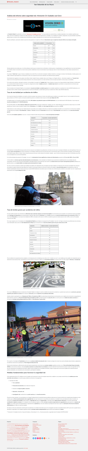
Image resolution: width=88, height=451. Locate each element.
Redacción (10, 19)
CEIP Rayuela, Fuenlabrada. (27, 357)
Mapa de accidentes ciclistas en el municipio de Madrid (67, 443)
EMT (24, 430)
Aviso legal (26, 448)
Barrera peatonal (9, 427)
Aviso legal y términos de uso (63, 428)
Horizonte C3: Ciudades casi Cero (34, 34)
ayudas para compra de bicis (11, 425)
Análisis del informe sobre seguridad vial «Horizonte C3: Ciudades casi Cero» (34, 16)
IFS (9, 431)
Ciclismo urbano (20, 429)
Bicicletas (17, 427)
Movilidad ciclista (12, 433)
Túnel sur (8, 440)
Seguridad (13, 437)
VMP (12, 440)
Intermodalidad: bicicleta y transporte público (66, 440)
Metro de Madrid (23, 431)
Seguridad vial (17, 437)
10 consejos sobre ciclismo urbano (64, 442)
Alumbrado (13, 423)
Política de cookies (61, 435)
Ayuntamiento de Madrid (22, 425)
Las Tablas (11, 431)
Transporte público (23, 439)
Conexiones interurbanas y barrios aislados (65, 434)
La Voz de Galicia (37, 206)
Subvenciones (10, 439)
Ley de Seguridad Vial (15, 431)
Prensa (34, 430)
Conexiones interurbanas (37, 425)
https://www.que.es (36, 288)
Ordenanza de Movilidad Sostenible (20, 435)
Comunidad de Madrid (14, 430)
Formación (34, 426)
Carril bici (20, 427)
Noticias (59, 427)
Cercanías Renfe (12, 428)
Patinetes (8, 436)
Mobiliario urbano (28, 431)
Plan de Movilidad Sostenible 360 (15, 436)
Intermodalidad (35, 427)
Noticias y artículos (36, 429)
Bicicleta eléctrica (13, 427)
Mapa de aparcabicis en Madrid (63, 441)
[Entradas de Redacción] (7, 19)
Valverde (10, 440)
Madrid (20, 431)
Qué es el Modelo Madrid (62, 423)
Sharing (27, 437)
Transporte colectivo (16, 439)
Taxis (13, 439)
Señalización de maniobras (22, 437)
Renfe (11, 437)
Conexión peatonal (20, 430)
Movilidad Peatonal (23, 433)
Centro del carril (24, 427)
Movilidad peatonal (36, 428)
